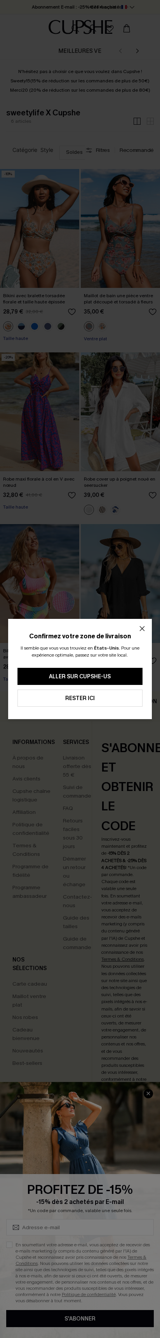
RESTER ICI (80, 698)
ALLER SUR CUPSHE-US (80, 676)
